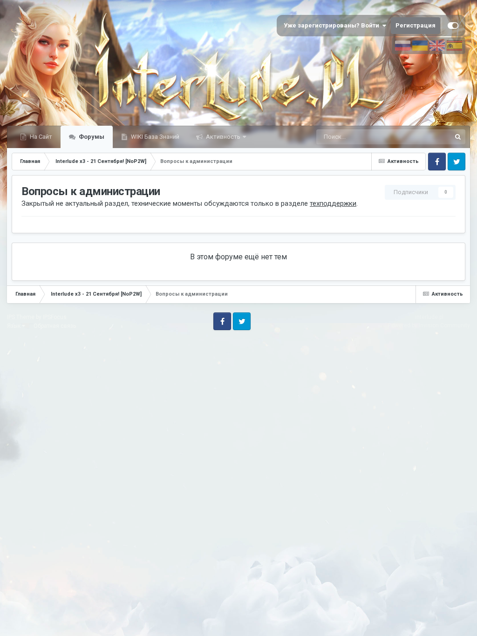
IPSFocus (55, 317)
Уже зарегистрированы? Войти (333, 25)
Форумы (90, 136)
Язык (14, 326)
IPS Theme (20, 317)
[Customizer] (453, 25)
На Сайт (40, 136)
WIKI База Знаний (154, 136)
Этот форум (422, 137)
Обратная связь (55, 326)
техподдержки (333, 203)
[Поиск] (457, 136)
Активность (222, 136)
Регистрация (415, 25)
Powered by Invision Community (429, 325)
